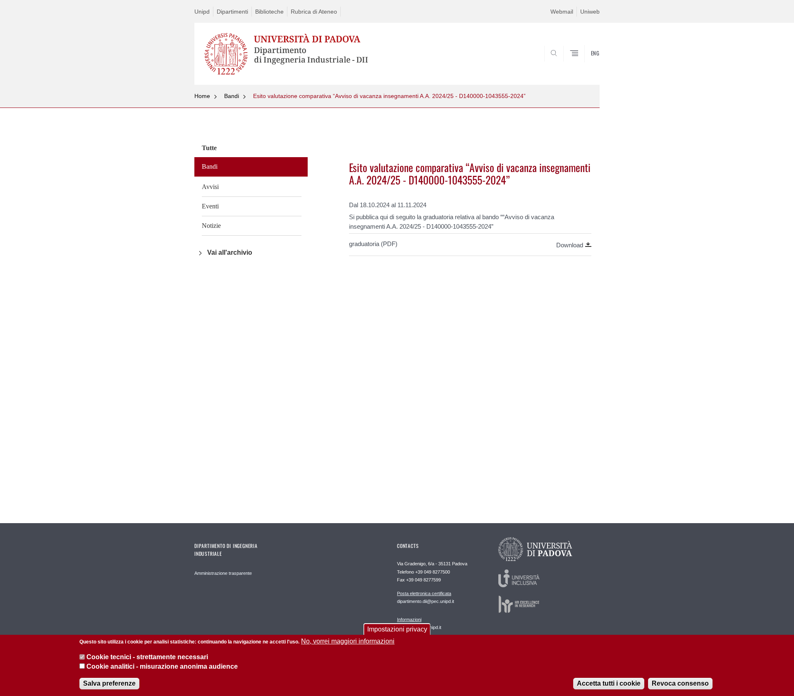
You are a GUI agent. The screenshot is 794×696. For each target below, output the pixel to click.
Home (202, 96)
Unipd (202, 11)
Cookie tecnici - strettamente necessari (147, 656)
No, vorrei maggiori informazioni (348, 641)
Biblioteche (269, 11)
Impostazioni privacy (397, 629)
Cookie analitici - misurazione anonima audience (162, 666)
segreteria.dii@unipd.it (419, 623)
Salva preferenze (109, 683)
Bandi (231, 96)
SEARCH (585, 65)
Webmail (561, 11)
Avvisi (210, 186)
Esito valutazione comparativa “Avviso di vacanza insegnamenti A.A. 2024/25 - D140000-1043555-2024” (389, 96)
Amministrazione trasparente (223, 573)
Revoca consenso (680, 683)
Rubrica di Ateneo (314, 11)
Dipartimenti (232, 11)
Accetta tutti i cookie (609, 683)
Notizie (211, 225)
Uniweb (590, 11)
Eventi (210, 206)
